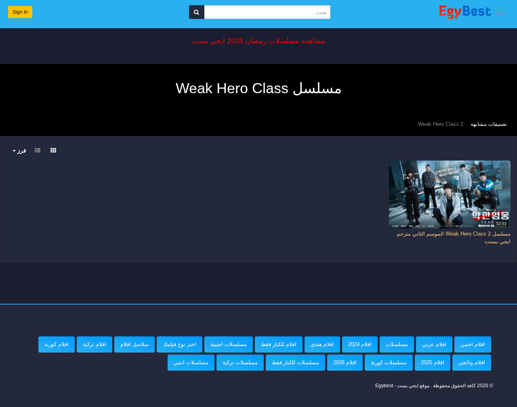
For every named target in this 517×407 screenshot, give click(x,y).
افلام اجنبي (472, 344)
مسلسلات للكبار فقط (295, 362)
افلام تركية (94, 344)
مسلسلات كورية (389, 362)
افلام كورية (56, 344)
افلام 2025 (432, 362)
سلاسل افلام (134, 344)
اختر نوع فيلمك (179, 344)
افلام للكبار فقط (278, 344)
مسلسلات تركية (240, 362)
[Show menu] (501, 11)
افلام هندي (322, 344)
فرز (21, 150)
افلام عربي (434, 344)
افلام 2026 (345, 362)
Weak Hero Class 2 (440, 124)
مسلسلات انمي (191, 362)
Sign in (20, 12)
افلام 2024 (360, 344)
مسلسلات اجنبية (228, 344)
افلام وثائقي (471, 362)
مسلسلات (397, 344)
